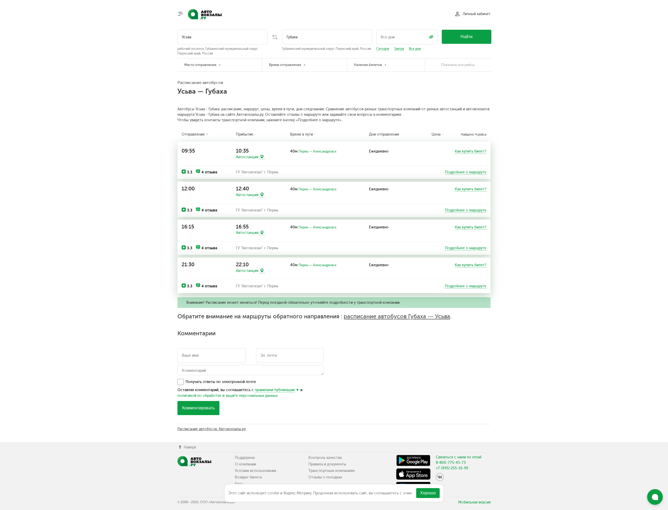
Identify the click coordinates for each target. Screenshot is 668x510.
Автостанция (247, 157)
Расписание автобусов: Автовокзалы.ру (211, 429)
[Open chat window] (655, 497)
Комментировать (198, 408)
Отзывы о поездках (325, 477)
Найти (467, 36)
